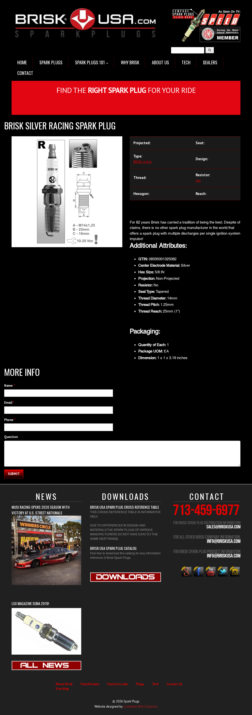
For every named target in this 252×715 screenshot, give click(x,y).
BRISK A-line (142, 161)
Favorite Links (117, 684)
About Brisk (64, 684)
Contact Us (174, 684)
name (9, 386)
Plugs (140, 684)
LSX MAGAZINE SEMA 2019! (30, 603)
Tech (155, 684)
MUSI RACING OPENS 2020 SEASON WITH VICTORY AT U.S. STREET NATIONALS (41, 509)
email (9, 403)
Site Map (62, 689)
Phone (10, 420)
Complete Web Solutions (140, 706)
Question (11, 437)
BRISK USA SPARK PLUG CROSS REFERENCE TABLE (124, 507)
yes (198, 180)
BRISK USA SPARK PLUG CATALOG (113, 548)
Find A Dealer (89, 684)
